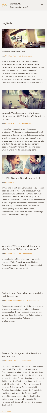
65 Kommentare (25, 254)
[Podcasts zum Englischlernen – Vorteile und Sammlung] (23, 281)
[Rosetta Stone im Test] (23, 38)
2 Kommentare (25, 123)
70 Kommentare (25, 56)
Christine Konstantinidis (14, 300)
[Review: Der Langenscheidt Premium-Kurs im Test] (23, 337)
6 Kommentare (25, 361)
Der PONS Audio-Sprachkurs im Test (21, 178)
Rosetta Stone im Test (13, 51)
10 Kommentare (32, 300)
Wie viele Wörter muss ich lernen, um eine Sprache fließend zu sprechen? (21, 248)
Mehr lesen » (7, 412)
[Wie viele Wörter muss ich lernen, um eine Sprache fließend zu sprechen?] (23, 232)
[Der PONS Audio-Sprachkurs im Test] (23, 164)
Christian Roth (11, 56)
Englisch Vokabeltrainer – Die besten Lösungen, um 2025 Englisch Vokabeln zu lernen (23, 116)
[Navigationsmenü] (42, 5)
